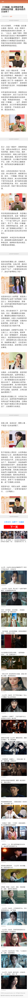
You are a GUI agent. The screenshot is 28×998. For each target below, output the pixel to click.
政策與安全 (7, 995)
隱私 (14, 995)
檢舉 (11, 16)
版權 (17, 995)
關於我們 (3, 995)
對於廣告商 (20, 995)
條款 (12, 995)
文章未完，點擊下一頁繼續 (14, 522)
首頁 (3, 1)
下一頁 (14, 526)
